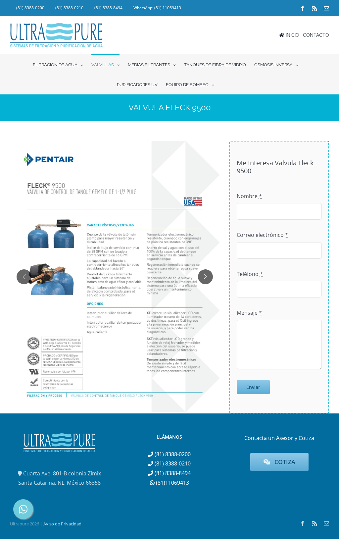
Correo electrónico (262, 235)
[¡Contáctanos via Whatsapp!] (23, 509)
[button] (24, 276)
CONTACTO (316, 35)
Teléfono (250, 274)
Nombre (249, 196)
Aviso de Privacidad (62, 524)
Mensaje (249, 312)
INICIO (291, 35)
